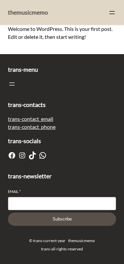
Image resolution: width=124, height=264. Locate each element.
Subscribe (62, 219)
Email (14, 191)
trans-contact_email (30, 119)
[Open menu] (112, 13)
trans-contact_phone (32, 127)
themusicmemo (28, 12)
